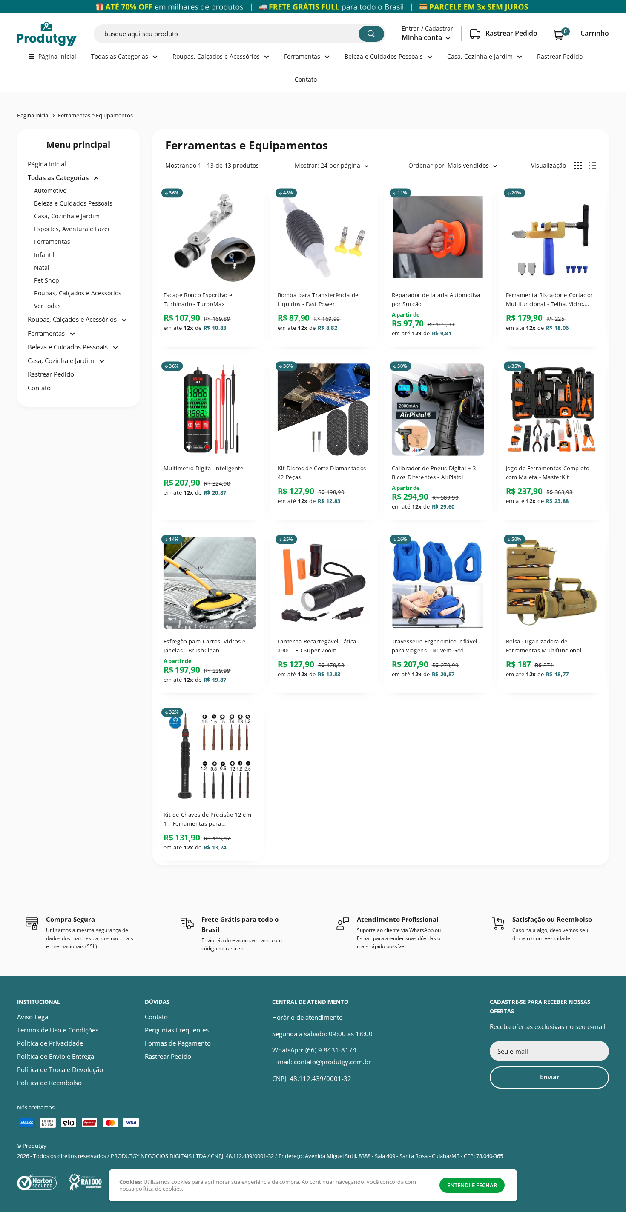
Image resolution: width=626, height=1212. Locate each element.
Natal (41, 267)
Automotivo (50, 190)
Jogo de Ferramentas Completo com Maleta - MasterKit (547, 472)
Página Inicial (57, 56)
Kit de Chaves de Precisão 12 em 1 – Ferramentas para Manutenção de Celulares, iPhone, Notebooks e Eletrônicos (207, 818)
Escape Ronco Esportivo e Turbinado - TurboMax (198, 299)
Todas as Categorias (119, 56)
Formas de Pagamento (178, 1043)
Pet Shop (46, 280)
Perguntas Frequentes (177, 1030)
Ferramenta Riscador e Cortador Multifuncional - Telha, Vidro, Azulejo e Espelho (549, 299)
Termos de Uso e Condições (57, 1030)
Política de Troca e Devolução (60, 1069)
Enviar (549, 1076)
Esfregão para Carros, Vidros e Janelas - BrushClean (205, 645)
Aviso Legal (33, 1016)
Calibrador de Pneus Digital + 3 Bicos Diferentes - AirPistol (434, 472)
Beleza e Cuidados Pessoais (384, 56)
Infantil (44, 255)
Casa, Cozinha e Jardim (480, 56)
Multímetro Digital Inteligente (204, 468)
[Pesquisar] (371, 34)
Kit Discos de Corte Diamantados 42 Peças (322, 472)
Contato (306, 79)
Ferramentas (302, 56)
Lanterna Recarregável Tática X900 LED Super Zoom (317, 645)
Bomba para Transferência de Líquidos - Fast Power (318, 299)
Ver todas (47, 306)
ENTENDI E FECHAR (472, 1185)
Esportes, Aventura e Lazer (72, 229)
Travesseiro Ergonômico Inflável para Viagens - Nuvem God (434, 645)
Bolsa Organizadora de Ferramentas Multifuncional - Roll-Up (545, 646)
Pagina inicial (33, 115)
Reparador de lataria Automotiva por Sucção (436, 299)
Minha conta (423, 37)
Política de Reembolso (49, 1082)
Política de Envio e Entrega (55, 1056)
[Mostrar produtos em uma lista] (592, 165)
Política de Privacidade (50, 1043)
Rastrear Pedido (560, 56)
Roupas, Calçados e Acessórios (216, 56)
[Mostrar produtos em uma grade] (578, 165)
